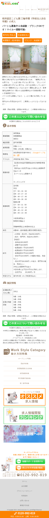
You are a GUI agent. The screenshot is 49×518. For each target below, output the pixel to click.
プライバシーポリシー (24, 491)
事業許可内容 (24, 505)
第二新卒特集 (24, 383)
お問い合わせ (24, 500)
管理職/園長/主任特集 (24, 368)
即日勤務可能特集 (24, 378)
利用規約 (24, 496)
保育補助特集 (24, 373)
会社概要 (24, 486)
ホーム (24, 481)
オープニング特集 (24, 358)
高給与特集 (24, 363)
